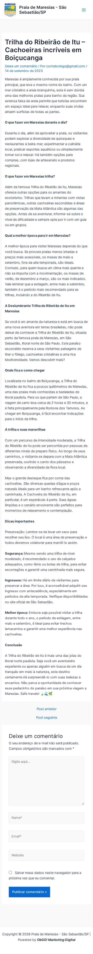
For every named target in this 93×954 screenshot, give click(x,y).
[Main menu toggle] (83, 10)
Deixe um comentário (21, 66)
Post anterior (46, 709)
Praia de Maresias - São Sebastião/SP (42, 10)
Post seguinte (46, 717)
